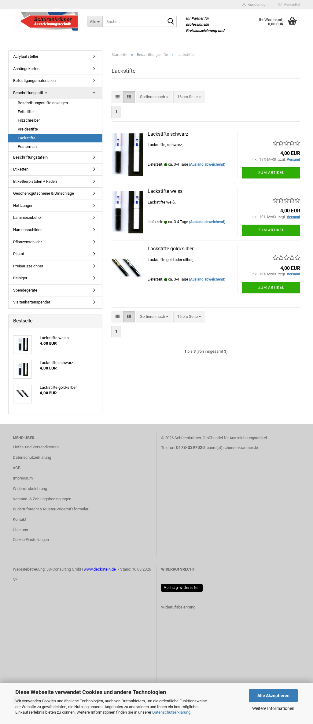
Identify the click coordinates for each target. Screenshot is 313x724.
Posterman (27, 146)
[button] (117, 97)
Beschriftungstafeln (30, 157)
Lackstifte (26, 138)
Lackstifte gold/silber (170, 249)
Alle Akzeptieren (273, 695)
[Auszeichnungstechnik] (45, 21)
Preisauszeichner (28, 266)
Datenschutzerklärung (171, 712)
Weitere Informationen (273, 708)
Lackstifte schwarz (168, 134)
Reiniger (20, 278)
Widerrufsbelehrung (30, 488)
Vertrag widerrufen (182, 588)
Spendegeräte (25, 290)
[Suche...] (171, 21)
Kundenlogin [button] (257, 4)
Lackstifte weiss (165, 191)
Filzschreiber (29, 120)
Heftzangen (23, 205)
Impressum (23, 478)
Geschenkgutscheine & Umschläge (43, 193)
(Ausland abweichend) (207, 164)
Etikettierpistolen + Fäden (35, 181)
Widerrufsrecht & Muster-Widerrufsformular (50, 509)
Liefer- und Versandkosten (36, 447)
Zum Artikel (271, 173)
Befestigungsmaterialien (34, 80)
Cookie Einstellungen (31, 539)
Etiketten (20, 169)
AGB (16, 467)
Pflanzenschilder (27, 242)
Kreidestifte (28, 129)
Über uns (20, 529)
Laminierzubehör (27, 217)
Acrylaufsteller (25, 56)
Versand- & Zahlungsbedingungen (42, 499)
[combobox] (154, 97)
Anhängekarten (26, 68)
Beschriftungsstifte (30, 92)
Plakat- (19, 254)
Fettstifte (26, 111)
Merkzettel (291, 4)
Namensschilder (27, 229)
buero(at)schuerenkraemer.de (232, 447)
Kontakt (19, 519)
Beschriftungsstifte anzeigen (43, 103)
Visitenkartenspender (31, 302)
